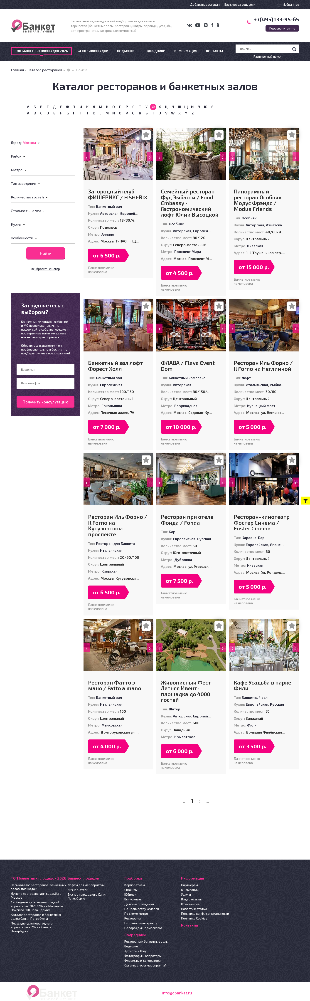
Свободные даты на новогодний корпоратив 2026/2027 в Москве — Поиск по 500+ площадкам (37, 906)
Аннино (107, 234)
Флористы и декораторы (142, 960)
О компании (190, 890)
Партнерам (189, 885)
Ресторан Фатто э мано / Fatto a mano (114, 685)
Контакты (214, 51)
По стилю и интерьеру (140, 923)
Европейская (131, 213)
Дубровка (183, 559)
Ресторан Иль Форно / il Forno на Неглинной (263, 365)
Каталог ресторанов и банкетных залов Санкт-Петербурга (36, 916)
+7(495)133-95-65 (276, 19)
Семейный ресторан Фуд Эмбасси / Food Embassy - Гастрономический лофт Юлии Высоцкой (190, 203)
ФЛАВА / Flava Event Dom (188, 365)
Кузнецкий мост (261, 405)
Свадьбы (131, 890)
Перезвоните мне (282, 28)
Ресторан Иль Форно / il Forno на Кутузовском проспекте (117, 525)
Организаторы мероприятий (145, 965)
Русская (204, 538)
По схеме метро (136, 913)
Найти (46, 253)
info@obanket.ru (177, 992)
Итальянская (257, 385)
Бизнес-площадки (92, 51)
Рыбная (276, 385)
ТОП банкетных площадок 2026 (41, 51)
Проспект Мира (187, 251)
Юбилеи (130, 894)
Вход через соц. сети (239, 4)
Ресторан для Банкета (115, 543)
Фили (251, 725)
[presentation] (87, 156)
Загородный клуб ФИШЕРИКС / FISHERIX (117, 194)
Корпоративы (134, 885)
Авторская (109, 213)
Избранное (290, 4)
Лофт (246, 378)
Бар (172, 531)
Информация (185, 51)
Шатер (174, 709)
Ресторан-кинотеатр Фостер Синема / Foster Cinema (262, 522)
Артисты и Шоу (135, 951)
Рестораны (132, 918)
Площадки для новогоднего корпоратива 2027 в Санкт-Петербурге (32, 927)
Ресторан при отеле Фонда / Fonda (187, 519)
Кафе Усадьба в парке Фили (262, 685)
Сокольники (111, 405)
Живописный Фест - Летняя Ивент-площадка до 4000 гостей (188, 691)
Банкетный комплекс (187, 378)
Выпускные (132, 899)
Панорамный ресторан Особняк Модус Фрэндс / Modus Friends (258, 200)
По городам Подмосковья (143, 928)
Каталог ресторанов (44, 70)
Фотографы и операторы (143, 956)
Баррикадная (185, 405)
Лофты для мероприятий (86, 885)
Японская (278, 544)
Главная (17, 70)
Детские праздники (139, 904)
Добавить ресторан (205, 4)
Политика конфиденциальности (205, 913)
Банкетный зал (109, 206)
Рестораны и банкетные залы (146, 941)
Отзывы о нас (191, 904)
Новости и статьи (194, 909)
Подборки (126, 51)
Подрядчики (154, 51)
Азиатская (275, 225)
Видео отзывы (191, 899)
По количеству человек (141, 909)
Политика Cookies (194, 918)
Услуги (186, 894)
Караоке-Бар (253, 537)
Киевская (255, 246)
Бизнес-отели (78, 890)
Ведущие (131, 946)
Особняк (176, 224)
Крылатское (184, 736)
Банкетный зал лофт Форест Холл (115, 365)
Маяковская (112, 725)
